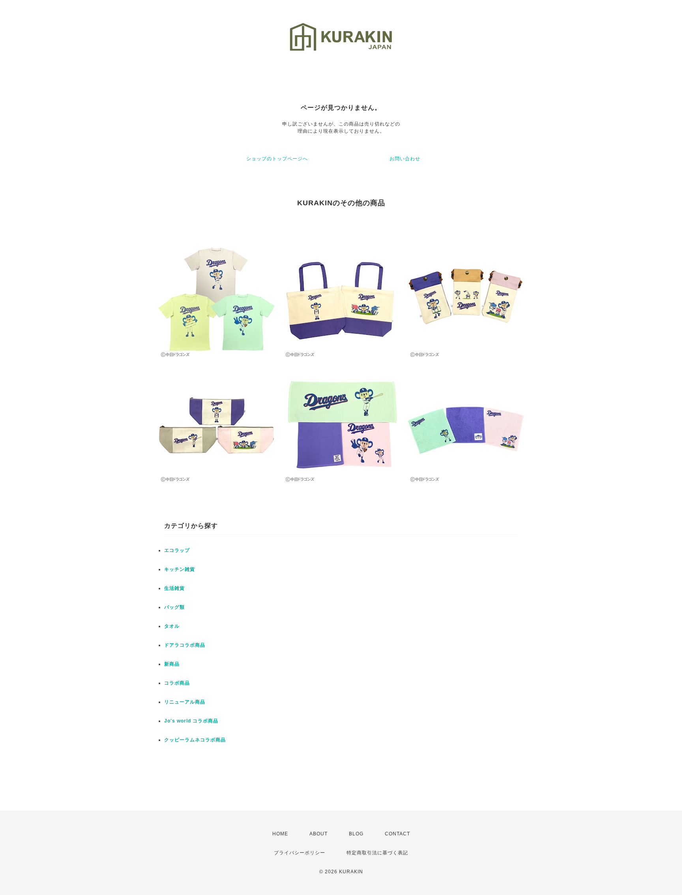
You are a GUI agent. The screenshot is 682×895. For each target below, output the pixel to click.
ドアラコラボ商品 (184, 645)
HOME (280, 834)
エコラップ (177, 550)
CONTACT (397, 834)
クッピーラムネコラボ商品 (195, 740)
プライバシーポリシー (299, 853)
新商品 (172, 664)
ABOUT (318, 834)
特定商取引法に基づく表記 (377, 853)
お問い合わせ (405, 158)
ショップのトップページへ (277, 158)
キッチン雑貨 (179, 569)
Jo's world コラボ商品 (191, 721)
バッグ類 (174, 607)
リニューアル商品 (184, 702)
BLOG (356, 834)
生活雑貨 (174, 588)
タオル (172, 626)
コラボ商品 (177, 683)
